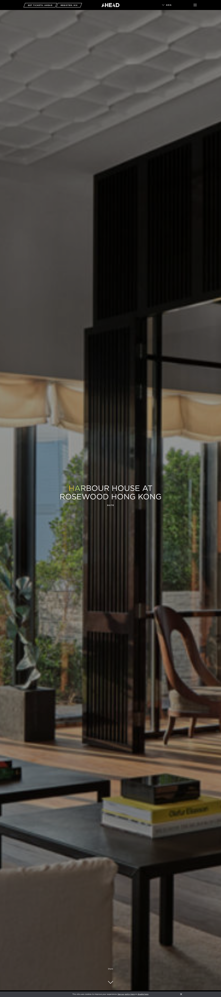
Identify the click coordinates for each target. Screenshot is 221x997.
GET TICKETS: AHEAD (40, 5)
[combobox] (174, 5)
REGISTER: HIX (69, 5)
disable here (143, 994)
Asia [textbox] (169, 5)
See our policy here (126, 994)
